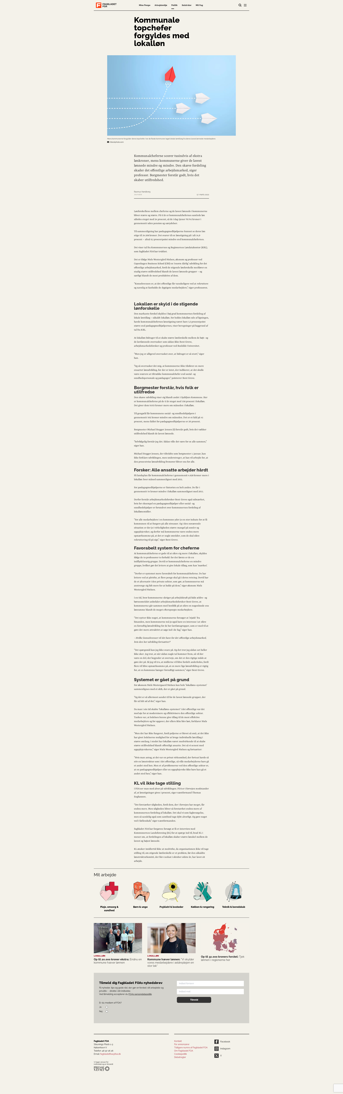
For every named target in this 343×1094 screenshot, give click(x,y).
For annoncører (181, 1044)
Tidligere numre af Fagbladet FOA (191, 1047)
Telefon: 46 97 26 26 (103, 1050)
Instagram (225, 1048)
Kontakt (178, 1041)
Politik (174, 5)
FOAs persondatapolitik (140, 994)
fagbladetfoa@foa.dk (110, 1054)
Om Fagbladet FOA (183, 1050)
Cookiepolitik (180, 1054)
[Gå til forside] (107, 5)
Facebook (225, 1041)
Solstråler (186, 5)
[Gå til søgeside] (240, 5)
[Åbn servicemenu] (245, 5)
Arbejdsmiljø (161, 5)
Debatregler (180, 1057)
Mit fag (199, 5)
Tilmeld (194, 1000)
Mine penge (144, 5)
